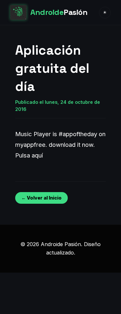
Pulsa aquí (29, 155)
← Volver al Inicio (41, 197)
